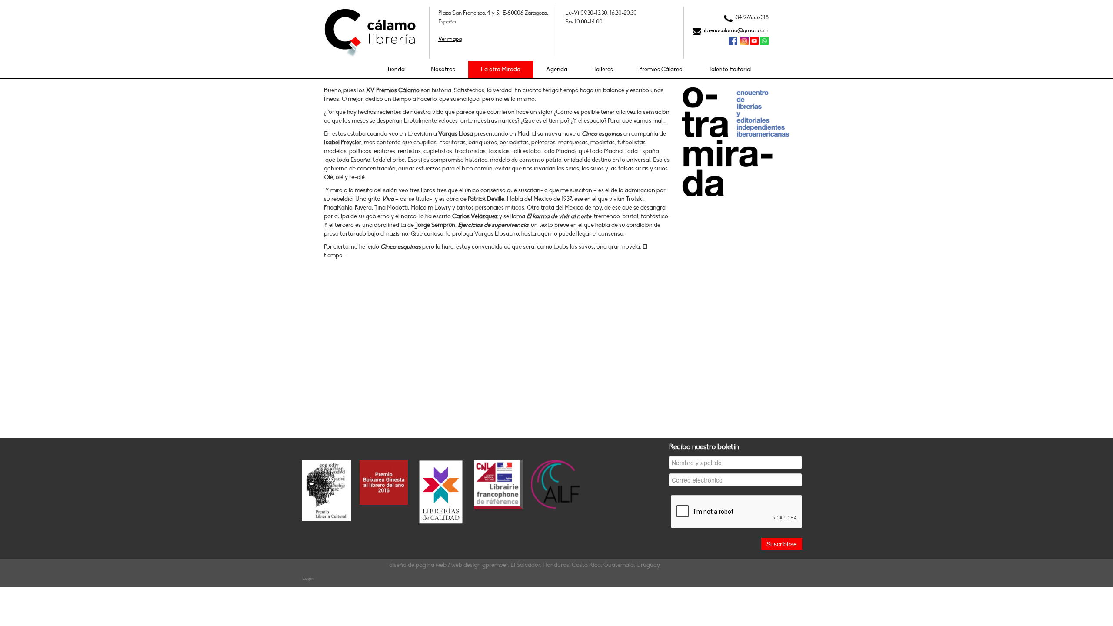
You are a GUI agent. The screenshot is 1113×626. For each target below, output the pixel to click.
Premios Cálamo (661, 69)
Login (308, 578)
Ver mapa (450, 39)
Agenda (556, 69)
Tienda (396, 69)
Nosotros (443, 69)
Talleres (603, 69)
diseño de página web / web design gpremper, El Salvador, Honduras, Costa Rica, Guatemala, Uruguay (524, 565)
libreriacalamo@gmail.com (736, 30)
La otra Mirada (500, 69)
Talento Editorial (730, 69)
